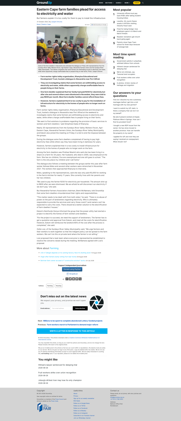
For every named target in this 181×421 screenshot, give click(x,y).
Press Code (54, 401)
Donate (136, 2)
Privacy (76, 396)
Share (87, 24)
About (75, 393)
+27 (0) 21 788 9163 (116, 399)
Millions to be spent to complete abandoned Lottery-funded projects (72, 321)
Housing (58, 286)
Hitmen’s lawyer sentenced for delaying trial (128, 68)
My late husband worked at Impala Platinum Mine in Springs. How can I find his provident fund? (126, 119)
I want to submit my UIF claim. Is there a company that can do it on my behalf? (126, 110)
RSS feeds (77, 401)
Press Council (59, 399)
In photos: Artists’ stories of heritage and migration (127, 84)
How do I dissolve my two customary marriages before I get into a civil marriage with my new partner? (127, 102)
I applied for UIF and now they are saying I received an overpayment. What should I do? (126, 139)
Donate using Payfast (72, 269)
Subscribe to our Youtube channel (84, 415)
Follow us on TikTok (79, 406)
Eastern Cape (46, 24)
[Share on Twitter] (70, 280)
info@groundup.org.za (117, 397)
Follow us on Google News (82, 403)
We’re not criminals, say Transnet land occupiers (126, 73)
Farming (54, 248)
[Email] (73, 280)
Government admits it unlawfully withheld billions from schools (129, 62)
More (127, 3)
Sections (109, 3)
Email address (45, 308)
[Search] (142, 2)
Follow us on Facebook (80, 408)
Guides (119, 3)
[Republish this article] (80, 280)
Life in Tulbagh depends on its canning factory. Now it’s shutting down (66, 253)
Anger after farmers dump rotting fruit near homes (59, 257)
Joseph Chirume (56, 22)
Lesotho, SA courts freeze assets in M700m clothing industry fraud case (127, 23)
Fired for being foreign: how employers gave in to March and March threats (129, 31)
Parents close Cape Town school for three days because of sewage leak (128, 44)
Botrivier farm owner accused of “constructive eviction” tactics (63, 260)
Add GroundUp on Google (99, 24)
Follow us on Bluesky (80, 410)
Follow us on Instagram (81, 413)
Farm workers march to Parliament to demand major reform (72, 325)
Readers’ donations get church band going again (128, 38)
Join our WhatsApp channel (82, 418)
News (101, 3)
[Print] (77, 280)
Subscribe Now (80, 308)
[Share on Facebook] (67, 280)
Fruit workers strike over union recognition (128, 79)
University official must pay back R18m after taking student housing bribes (129, 15)
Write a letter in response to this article (72, 331)
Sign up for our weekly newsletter (84, 398)
